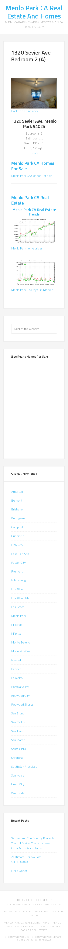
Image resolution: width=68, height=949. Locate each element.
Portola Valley (20, 686)
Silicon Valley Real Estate (46, 937)
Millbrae (16, 624)
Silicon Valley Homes (17, 937)
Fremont (17, 571)
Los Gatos (17, 607)
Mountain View (20, 651)
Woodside (18, 793)
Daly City (17, 544)
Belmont (16, 500)
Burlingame (18, 518)
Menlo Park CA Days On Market (32, 290)
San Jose (17, 731)
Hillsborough (19, 580)
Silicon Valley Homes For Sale (34, 940)
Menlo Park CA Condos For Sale (31, 175)
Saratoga (17, 757)
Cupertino (17, 536)
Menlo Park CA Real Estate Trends (34, 212)
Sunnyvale (17, 775)
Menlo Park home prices (26, 248)
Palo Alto (17, 678)
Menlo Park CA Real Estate (30, 200)
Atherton (17, 491)
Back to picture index (24, 111)
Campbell (17, 527)
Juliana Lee (24, 900)
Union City (17, 784)
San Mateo (18, 740)
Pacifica (16, 669)
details (34, 153)
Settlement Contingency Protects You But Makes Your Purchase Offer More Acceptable (33, 843)
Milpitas (16, 633)
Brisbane (17, 509)
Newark (16, 660)
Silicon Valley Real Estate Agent (25, 905)
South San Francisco (24, 766)
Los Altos (17, 589)
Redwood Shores (22, 704)
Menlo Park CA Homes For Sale (32, 166)
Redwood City (20, 695)
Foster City (18, 562)
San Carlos (18, 722)
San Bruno (17, 713)
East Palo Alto (20, 553)
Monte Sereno (20, 642)
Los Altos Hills (20, 598)
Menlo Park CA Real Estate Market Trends (32, 922)
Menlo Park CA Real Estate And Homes (34, 12)
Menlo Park (18, 615)
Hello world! (19, 870)
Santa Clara (18, 748)
